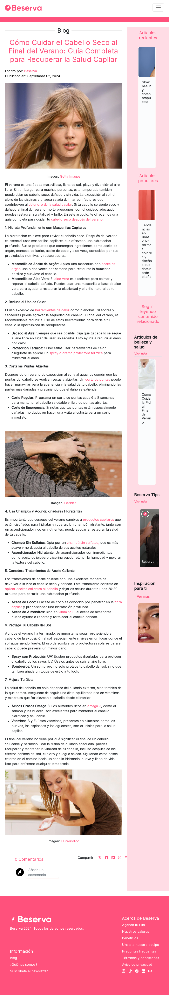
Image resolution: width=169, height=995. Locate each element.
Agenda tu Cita (133, 925)
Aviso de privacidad (137, 964)
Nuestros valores (135, 931)
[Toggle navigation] (158, 7)
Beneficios (130, 938)
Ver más (140, 354)
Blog (13, 958)
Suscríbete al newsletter (29, 971)
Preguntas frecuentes (139, 951)
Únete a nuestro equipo (140, 945)
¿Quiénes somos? (23, 964)
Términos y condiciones (140, 958)
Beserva (30, 71)
